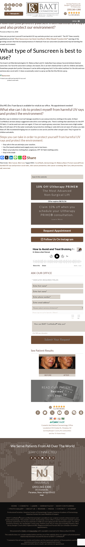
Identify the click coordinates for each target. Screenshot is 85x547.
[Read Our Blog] (74, 412)
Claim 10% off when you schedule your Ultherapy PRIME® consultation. (57, 212)
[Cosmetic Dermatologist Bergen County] (42, 9)
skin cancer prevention (38, 165)
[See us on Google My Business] (45, 412)
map (42, 495)
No (78, 318)
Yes (72, 318)
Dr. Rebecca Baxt (60, 163)
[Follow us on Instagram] (9, 8)
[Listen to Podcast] (6, 8)
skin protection (77, 165)
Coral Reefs (39, 163)
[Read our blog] (20, 5)
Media (51, 509)
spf (1, 168)
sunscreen (6, 168)
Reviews (41, 509)
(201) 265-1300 (74, 9)
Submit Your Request (57, 339)
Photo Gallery (16, 509)
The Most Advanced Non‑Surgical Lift (57, 190)
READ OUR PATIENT (57, 391)
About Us (30, 509)
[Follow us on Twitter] (13, 5)
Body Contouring (65, 506)
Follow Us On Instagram (14, 14)
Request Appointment (57, 230)
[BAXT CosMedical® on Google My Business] (9, 5)
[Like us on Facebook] (6, 5)
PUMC (24, 531)
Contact (61, 509)
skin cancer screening (55, 165)
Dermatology (47, 506)
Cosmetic (24, 506)
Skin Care (21, 163)
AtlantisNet (33, 531)
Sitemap (72, 509)
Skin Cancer (13, 163)
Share (31, 158)
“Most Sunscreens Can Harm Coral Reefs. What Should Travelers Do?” (41, 39)
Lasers (34, 506)
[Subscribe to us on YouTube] (17, 5)
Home (14, 506)
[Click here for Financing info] (57, 420)
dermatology (49, 163)
